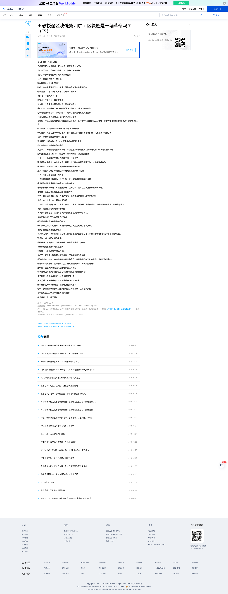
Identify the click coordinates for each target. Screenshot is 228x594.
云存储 (175, 562)
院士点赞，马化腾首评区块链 (53, 490)
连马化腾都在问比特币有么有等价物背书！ (58, 425)
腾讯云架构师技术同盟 (114, 534)
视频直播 (195, 562)
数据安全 (47, 573)
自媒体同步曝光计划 (71, 531)
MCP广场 (60, 15)
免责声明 (151, 534)
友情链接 (151, 541)
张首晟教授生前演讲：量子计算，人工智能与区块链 (62, 353)
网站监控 (176, 573)
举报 (138, 36)
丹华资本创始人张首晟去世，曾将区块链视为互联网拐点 (64, 466)
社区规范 (151, 531)
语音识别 (195, 568)
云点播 (120, 573)
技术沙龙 (25, 537)
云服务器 (65, 562)
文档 (184, 9)
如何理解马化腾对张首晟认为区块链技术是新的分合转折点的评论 (67, 369)
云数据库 (139, 562)
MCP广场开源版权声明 (156, 544)
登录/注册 (217, 9)
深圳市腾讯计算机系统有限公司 (88, 586)
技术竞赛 (67, 541)
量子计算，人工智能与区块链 (53, 434)
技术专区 (25, 551)
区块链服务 (85, 562)
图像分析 (139, 568)
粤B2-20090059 (120, 586)
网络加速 (121, 562)
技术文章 (25, 531)
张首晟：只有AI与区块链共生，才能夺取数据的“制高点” (63, 393)
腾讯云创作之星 (111, 537)
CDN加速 (102, 568)
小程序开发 (159, 573)
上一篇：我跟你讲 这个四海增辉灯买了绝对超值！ (55, 323)
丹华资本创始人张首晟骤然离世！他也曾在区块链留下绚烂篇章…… (68, 401)
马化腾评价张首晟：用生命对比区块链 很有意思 (60, 377)
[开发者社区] (22, 9)
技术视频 (25, 541)
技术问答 (25, 534)
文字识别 (102, 573)
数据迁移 (195, 573)
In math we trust (47, 482)
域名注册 (47, 562)
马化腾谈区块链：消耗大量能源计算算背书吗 (59, 474)
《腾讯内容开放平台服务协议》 (119, 308)
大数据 (138, 573)
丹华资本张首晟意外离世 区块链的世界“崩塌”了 (60, 361)
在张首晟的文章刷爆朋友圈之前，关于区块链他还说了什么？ (66, 450)
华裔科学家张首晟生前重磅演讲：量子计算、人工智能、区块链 (67, 417)
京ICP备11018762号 (133, 589)
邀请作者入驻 (68, 534)
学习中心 (25, 544)
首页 (4, 15)
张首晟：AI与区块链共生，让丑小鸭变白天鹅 (59, 385)
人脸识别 (47, 568)
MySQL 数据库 (160, 568)
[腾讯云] (8, 9)
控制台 (201, 9)
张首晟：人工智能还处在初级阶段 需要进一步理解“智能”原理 (66, 498)
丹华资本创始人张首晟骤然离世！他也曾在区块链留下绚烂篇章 (67, 409)
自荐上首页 (68, 537)
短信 (82, 573)
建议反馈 (192, 9)
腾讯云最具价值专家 (113, 531)
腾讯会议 (65, 568)
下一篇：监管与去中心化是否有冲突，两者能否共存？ (56, 326)
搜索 (201, 15)
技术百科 (25, 548)
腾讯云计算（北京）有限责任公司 (99, 589)
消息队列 (102, 562)
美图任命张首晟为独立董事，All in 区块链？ (59, 442)
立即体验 (129, 49)
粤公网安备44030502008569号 (139, 586)
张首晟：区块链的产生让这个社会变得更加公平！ (61, 345)
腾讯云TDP (110, 541)
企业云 (83, 568)
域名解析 (158, 562)
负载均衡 (65, 573)
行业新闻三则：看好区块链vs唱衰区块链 (57, 458)
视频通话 (121, 568)
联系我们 (151, 537)
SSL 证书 (176, 568)
